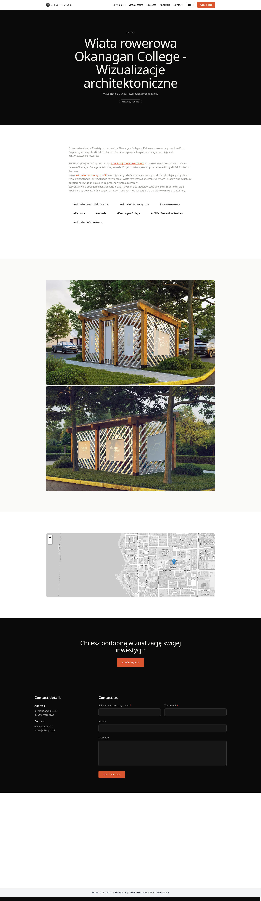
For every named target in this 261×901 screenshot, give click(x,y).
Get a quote (206, 4)
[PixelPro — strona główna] (59, 5)
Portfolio (118, 5)
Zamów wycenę (130, 662)
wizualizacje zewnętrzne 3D (92, 175)
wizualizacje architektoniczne (127, 163)
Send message (111, 774)
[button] (174, 562)
